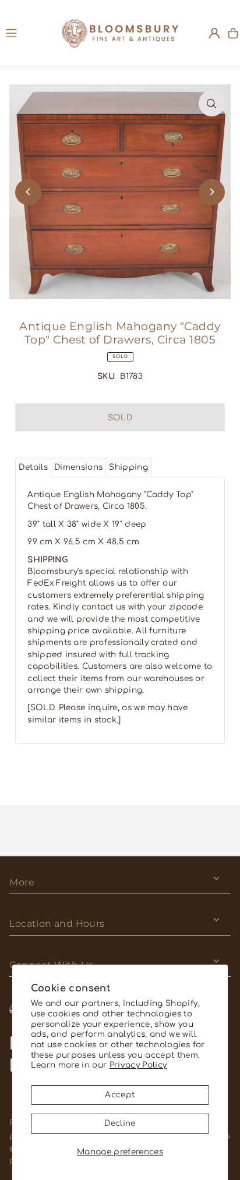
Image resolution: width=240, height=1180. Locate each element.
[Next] (212, 192)
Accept (120, 1094)
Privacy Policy (138, 1065)
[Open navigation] (28, 33)
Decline (119, 1123)
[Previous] (28, 192)
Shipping (128, 467)
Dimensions (78, 467)
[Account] (214, 33)
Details (33, 467)
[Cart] (233, 33)
